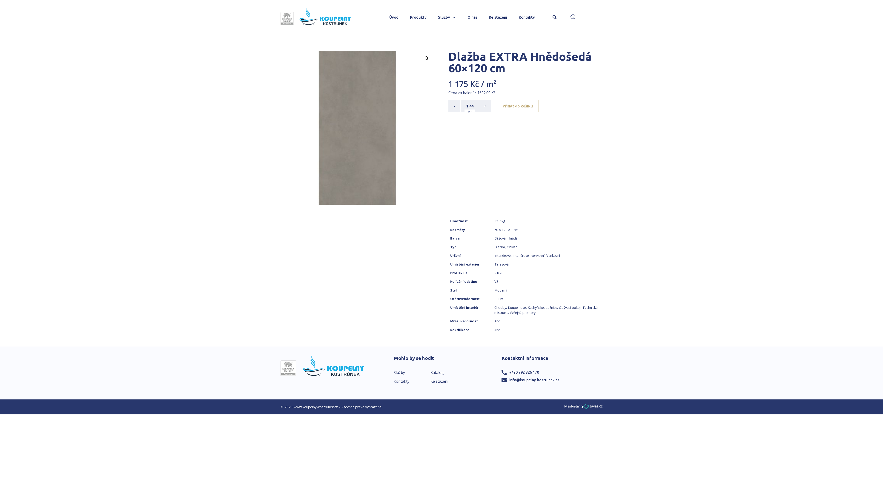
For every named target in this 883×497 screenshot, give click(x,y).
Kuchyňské (536, 307)
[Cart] (573, 17)
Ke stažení (498, 17)
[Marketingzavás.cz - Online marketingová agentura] (583, 408)
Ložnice (551, 307)
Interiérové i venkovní (529, 255)
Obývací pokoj (570, 307)
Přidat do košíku (518, 106)
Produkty (418, 17)
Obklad (512, 247)
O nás (472, 17)
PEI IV (498, 299)
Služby (444, 17)
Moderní (500, 290)
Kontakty (527, 17)
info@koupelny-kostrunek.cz (534, 380)
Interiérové (502, 255)
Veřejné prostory (523, 312)
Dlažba (499, 247)
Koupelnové (517, 307)
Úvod (393, 17)
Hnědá (512, 238)
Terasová (501, 264)
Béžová (500, 238)
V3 (496, 281)
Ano (497, 321)
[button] (555, 17)
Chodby (500, 307)
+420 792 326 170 (524, 372)
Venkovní (553, 255)
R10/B (499, 273)
